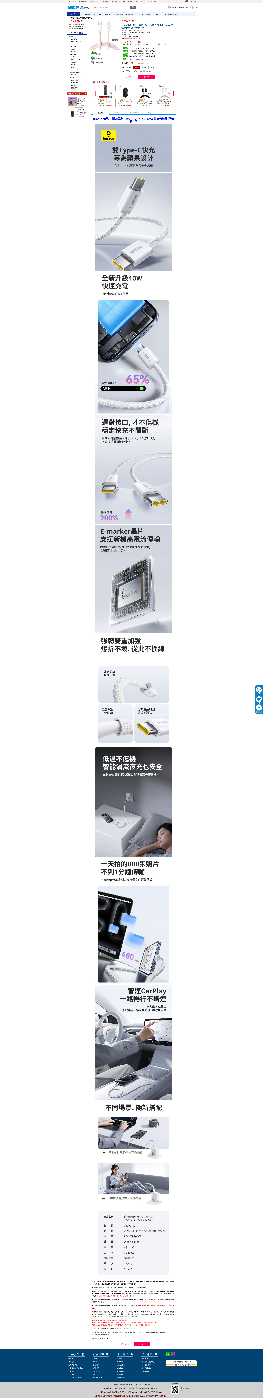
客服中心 (106, 1)
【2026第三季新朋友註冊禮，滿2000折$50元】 (139, 53)
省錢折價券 (82, 1)
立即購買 (146, 77)
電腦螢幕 (108, 14)
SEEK (73, 64)
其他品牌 (74, 88)
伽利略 (73, 49)
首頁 (72, 1)
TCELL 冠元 (74, 44)
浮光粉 (137, 67)
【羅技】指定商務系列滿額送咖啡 (78, 24)
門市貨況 (150, 113)
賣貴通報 (148, 71)
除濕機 (148, 14)
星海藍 (144, 67)
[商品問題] (97, 60)
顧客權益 (116, 1384)
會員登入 (173, 7)
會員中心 (94, 1)
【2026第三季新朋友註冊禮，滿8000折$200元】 (140, 48)
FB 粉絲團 (128, 1)
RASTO (73, 52)
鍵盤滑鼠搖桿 (118, 14)
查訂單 (195, 7)
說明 (148, 63)
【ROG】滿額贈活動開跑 (75, 28)
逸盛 (72, 77)
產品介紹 (100, 113)
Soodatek (74, 62)
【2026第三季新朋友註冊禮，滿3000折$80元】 (139, 51)
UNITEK (73, 54)
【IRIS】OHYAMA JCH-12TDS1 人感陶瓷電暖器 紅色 (81, 112)
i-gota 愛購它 (75, 39)
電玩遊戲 (157, 14)
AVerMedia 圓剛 (76, 72)
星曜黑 (129, 67)
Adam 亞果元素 (76, 70)
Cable (73, 67)
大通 (72, 57)
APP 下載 (153, 1)
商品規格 (117, 113)
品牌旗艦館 (141, 1)
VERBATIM (74, 75)
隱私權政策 (123, 1384)
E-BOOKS (74, 46)
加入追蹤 (139, 71)
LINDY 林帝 (74, 83)
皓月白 (152, 67)
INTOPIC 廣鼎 (75, 59)
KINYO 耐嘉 (75, 80)
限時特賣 (88, 14)
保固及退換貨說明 (134, 113)
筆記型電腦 (97, 14)
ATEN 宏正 (74, 85)
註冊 (186, 7)
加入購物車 (131, 77)
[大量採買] (97, 63)
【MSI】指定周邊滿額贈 (75, 26)
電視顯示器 (129, 14)
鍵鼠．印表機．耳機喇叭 (84, 18)
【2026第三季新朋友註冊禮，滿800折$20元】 (139, 56)
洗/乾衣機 (140, 14)
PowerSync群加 (76, 41)
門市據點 (117, 1)
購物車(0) (181, 7)
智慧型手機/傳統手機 (170, 14)
